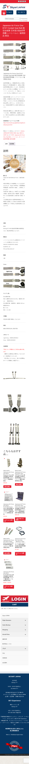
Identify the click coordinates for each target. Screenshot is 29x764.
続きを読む (7, 486)
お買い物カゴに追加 (20, 519)
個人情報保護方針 (14, 730)
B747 (13, 135)
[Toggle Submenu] (25, 620)
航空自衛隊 (12, 139)
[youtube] (23, 2)
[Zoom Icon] (14, 54)
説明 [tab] (6, 143)
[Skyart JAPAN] (12, 6)
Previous (3, 68)
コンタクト (21, 12)
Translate (25, 20)
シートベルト (14, 137)
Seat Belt (8, 137)
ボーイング (21, 137)
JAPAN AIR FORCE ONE (9, 133)
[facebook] (19, 2)
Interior (22, 131)
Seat (18, 133)
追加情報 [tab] (12, 143)
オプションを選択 (8, 520)
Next (25, 68)
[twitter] (21, 2)
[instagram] (25, 2)
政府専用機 (6, 139)
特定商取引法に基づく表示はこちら (14, 728)
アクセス (9, 12)
